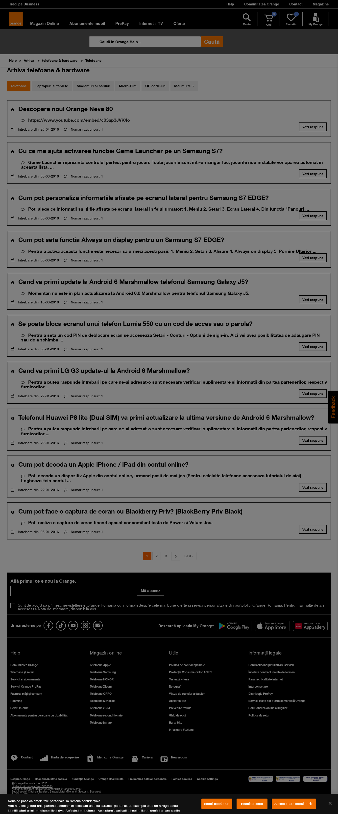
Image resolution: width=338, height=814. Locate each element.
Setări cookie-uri (216, 804)
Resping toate (252, 804)
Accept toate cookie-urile (293, 804)
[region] (169, 804)
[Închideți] (330, 803)
